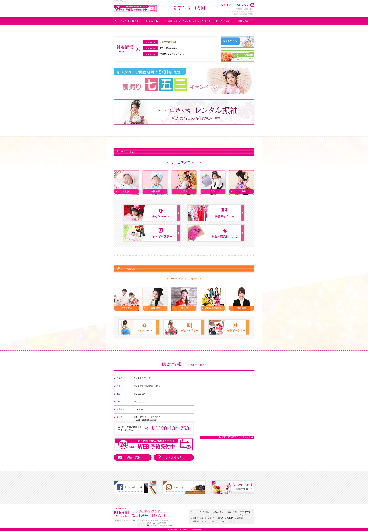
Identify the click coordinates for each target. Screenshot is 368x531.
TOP (194, 512)
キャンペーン (245, 515)
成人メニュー (219, 512)
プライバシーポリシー (228, 521)
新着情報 (240, 518)
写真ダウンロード (199, 518)
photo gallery (245, 512)
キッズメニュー (205, 512)
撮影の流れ (133, 457)
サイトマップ (211, 521)
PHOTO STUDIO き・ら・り (183, 529)
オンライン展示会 (216, 518)
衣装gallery (232, 512)
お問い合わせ (198, 521)
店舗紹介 (230, 518)
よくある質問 (174, 457)
